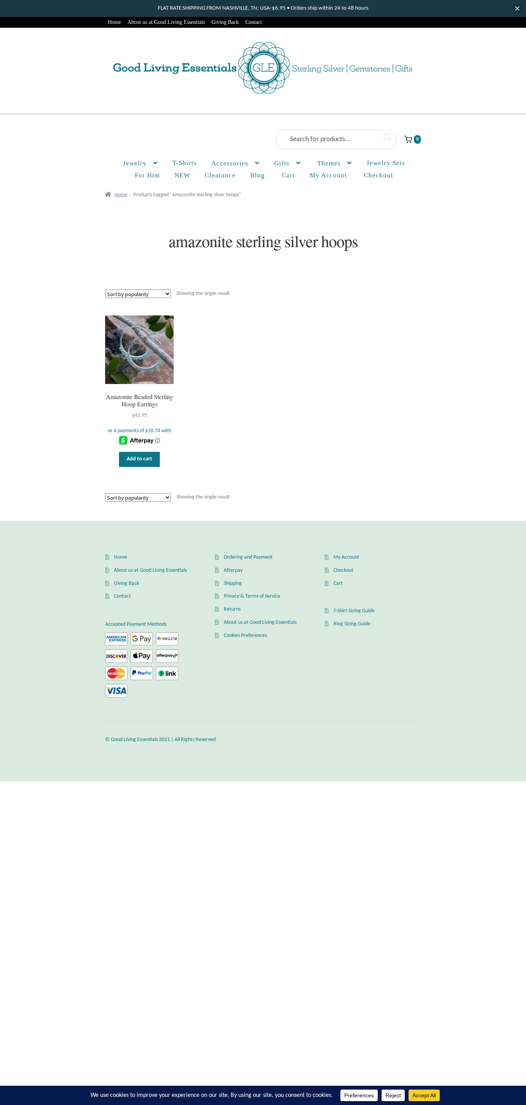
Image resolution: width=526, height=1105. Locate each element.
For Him (147, 175)
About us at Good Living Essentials (166, 22)
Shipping (233, 583)
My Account (328, 175)
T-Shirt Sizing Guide (354, 611)
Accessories (229, 163)
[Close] (517, 8)
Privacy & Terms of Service (252, 596)
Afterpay (233, 570)
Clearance (220, 175)
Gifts (282, 163)
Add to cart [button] (139, 459)
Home (114, 22)
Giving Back (225, 22)
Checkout (343, 570)
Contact (253, 22)
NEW (182, 175)
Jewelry (135, 163)
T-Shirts (185, 163)
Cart (338, 583)
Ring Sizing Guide (351, 624)
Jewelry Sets (386, 163)
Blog (257, 175)
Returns (232, 609)
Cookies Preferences (245, 635)
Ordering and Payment (248, 557)
